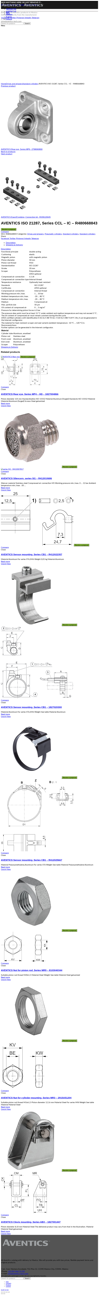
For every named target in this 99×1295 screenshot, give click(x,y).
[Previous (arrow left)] (2, 1293)
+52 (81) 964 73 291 (16, 1271)
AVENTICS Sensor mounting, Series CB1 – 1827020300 (31, 707)
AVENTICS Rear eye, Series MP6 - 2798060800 (21, 149)
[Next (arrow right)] (4, 1293)
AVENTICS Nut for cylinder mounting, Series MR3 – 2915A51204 (36, 1098)
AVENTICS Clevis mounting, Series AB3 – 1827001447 (31, 1222)
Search (27, 1278)
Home (3, 84)
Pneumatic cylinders (53, 234)
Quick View (6, 406)
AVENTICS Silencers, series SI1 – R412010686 (26, 478)
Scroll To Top (5, 1290)
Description (11, 243)
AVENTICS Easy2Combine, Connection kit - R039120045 (26, 217)
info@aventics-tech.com (18, 1274)
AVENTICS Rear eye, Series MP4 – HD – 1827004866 (29, 394)
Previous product (8, 86)
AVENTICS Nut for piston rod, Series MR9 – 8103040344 (31, 970)
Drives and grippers (14, 84)
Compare (5, 232)
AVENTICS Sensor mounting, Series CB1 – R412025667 (31, 860)
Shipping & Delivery (14, 245)
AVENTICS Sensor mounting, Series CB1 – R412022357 (31, 554)
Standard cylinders (30, 84)
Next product (6, 154)
